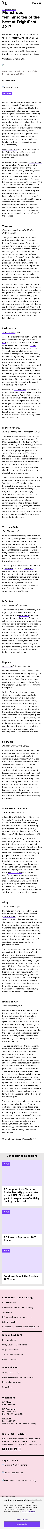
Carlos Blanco (9, 916)
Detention (28, 568)
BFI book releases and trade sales (16, 1317)
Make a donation (9, 1359)
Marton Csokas (15, 872)
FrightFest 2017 (9, 149)
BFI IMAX (6, 1418)
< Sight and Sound (9, 10)
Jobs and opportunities (12, 1382)
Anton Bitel (10, 80)
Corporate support (10, 1349)
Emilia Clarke (15, 849)
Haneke (12, 969)
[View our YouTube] (19, 1449)
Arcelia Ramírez (31, 248)
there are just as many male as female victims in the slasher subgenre (22, 165)
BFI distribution (9, 1302)
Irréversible (28, 991)
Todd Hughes (26, 442)
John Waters (34, 505)
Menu (35, 3)
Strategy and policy (10, 1372)
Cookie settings (22, 1519)
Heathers (9, 568)
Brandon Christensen (12, 745)
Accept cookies (22, 1524)
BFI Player (7, 1402)
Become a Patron (9, 1340)
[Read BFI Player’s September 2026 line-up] (22, 1226)
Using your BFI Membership (14, 1344)
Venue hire (7, 1312)
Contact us (7, 1387)
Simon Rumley (8, 332)
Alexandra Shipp (29, 549)
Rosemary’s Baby (25, 778)
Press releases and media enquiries (18, 1377)
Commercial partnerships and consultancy (20, 1326)
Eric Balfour (25, 370)
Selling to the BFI (9, 1322)
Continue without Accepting (33, 1500)
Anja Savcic (24, 615)
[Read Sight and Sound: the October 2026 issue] (22, 1265)
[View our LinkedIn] (15, 1449)
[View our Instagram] (12, 1449)
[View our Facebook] (8, 1449)
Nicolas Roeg (20, 389)
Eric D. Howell (8, 812)
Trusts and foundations (12, 1354)
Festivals (7, 93)
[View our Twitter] (4, 1449)
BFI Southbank (9, 1409)
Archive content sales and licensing (17, 1307)
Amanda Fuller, (26, 336)
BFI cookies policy (28, 1512)
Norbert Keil (7, 666)
